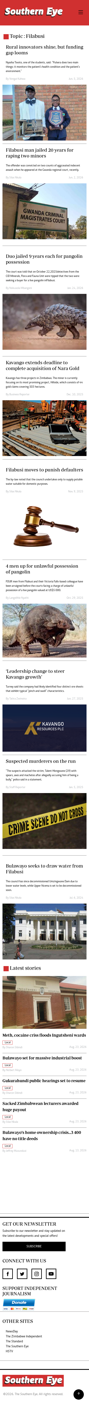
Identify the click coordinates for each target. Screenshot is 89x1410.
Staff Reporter (17, 787)
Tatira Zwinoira (17, 698)
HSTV (9, 1351)
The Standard (14, 1341)
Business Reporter (19, 394)
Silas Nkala (15, 177)
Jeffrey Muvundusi (16, 1151)
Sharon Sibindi (14, 1047)
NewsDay (12, 1331)
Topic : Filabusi (27, 36)
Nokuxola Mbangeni (20, 288)
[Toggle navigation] (81, 13)
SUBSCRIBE (34, 1246)
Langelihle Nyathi (19, 598)
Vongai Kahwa (17, 79)
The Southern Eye (17, 1346)
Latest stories (25, 968)
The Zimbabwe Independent (24, 1336)
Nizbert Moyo (14, 1070)
